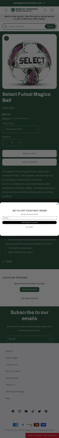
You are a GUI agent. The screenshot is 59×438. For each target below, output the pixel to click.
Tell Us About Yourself (29, 222)
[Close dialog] (57, 204)
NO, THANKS (29, 226)
